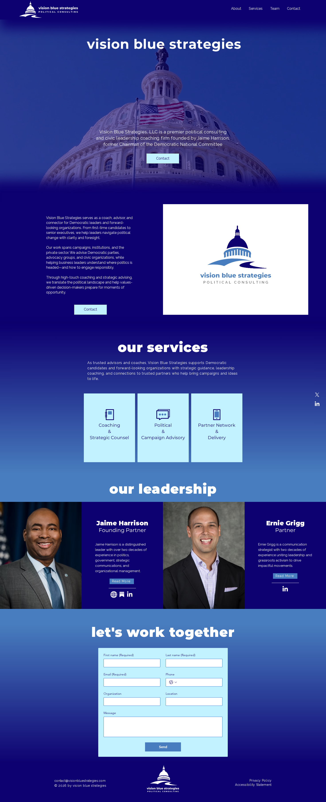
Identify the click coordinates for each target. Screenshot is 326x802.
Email (115, 674)
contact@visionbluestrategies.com (80, 780)
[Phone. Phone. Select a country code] (173, 682)
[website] (113, 594)
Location (171, 694)
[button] (122, 581)
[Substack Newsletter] (121, 594)
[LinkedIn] (317, 404)
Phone (170, 674)
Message (110, 713)
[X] (317, 395)
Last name (180, 655)
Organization (113, 694)
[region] (109, 427)
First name (119, 655)
